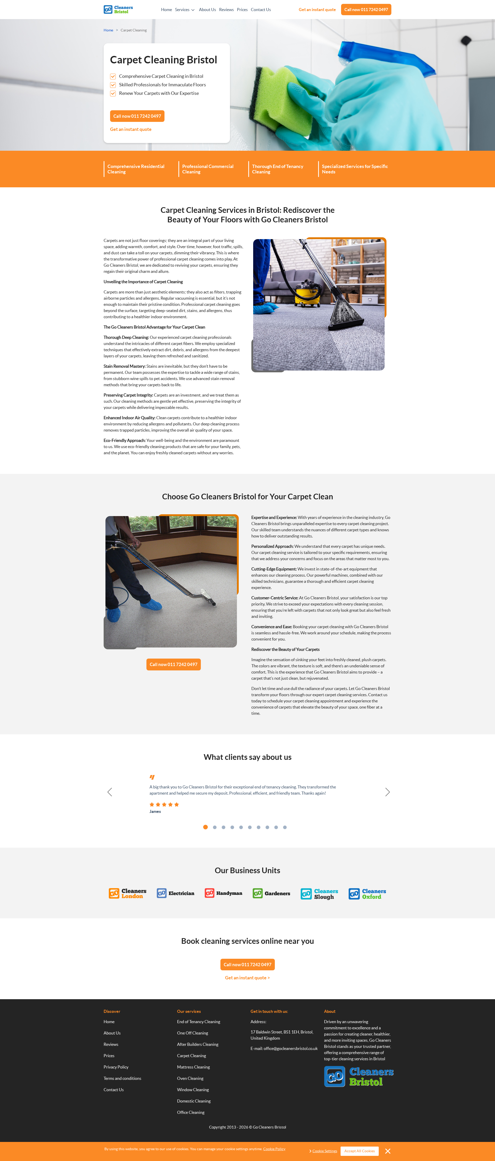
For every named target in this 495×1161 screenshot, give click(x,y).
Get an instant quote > (247, 977)
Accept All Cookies (359, 1151)
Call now (366, 9)
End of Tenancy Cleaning (198, 1021)
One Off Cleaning (192, 1033)
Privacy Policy (116, 1067)
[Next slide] (388, 792)
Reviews (226, 9)
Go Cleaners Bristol (269, 1127)
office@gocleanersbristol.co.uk (291, 1048)
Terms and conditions (122, 1078)
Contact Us (261, 9)
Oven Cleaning (190, 1078)
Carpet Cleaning (191, 1055)
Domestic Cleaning (194, 1101)
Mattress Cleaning (193, 1067)
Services (182, 9)
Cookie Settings (324, 1151)
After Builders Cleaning (197, 1044)
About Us (207, 9)
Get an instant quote (317, 9)
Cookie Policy (274, 1149)
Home (166, 9)
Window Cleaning (193, 1089)
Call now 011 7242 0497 (173, 664)
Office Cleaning (190, 1112)
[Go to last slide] (107, 792)
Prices (242, 9)
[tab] (205, 827)
